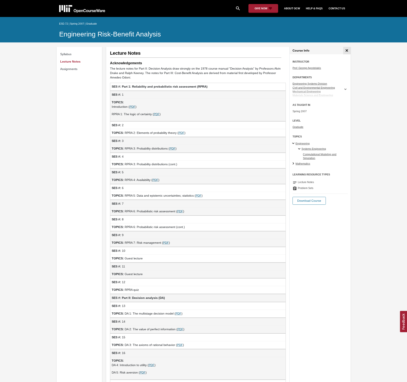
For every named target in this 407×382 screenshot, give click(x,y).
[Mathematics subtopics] (294, 164)
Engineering (302, 143)
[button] (309, 201)
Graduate (298, 127)
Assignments (68, 69)
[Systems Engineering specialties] (300, 149)
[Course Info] (347, 50)
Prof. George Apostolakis (307, 68)
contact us (337, 8)
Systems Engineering (313, 148)
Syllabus (65, 54)
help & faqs (314, 8)
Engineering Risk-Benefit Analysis (110, 34)
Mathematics (302, 163)
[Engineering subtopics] (294, 143)
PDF (132, 106)
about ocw (292, 8)
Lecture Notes (70, 61)
